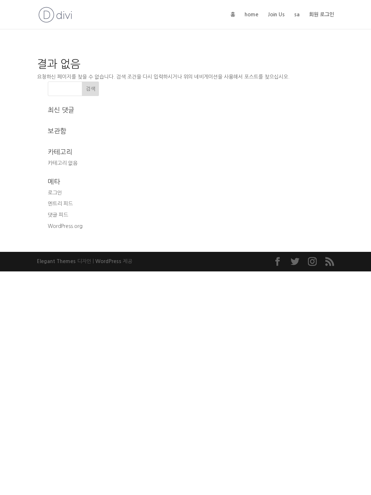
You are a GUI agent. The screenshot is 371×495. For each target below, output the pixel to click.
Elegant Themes (56, 261)
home (251, 14)
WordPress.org (65, 226)
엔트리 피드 (60, 203)
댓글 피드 (58, 214)
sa (297, 14)
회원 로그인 (321, 14)
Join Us (276, 14)
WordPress (108, 261)
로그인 (55, 192)
